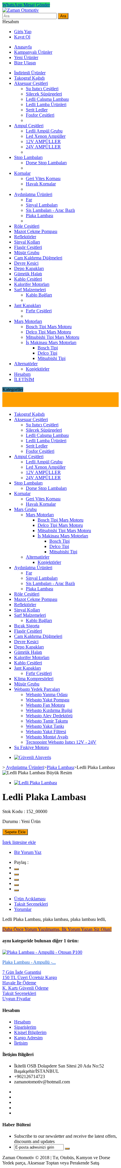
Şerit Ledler (37, 109)
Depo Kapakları (29, 268)
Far (29, 199)
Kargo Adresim (28, 1037)
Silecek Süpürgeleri (44, 93)
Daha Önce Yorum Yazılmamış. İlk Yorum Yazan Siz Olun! (57, 929)
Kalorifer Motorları (31, 284)
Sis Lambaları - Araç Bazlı (50, 210)
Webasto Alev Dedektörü (49, 715)
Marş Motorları (28, 321)
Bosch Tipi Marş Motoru (49, 326)
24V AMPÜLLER (43, 146)
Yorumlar (22, 909)
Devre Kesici (26, 263)
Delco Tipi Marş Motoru (48, 331)
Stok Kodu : (13, 811)
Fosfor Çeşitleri (40, 115)
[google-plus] (16, 880)
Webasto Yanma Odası (47, 694)
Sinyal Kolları (27, 241)
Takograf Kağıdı (29, 78)
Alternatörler (26, 363)
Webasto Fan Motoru (45, 705)
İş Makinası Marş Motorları (51, 342)
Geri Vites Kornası (43, 178)
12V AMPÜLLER (43, 141)
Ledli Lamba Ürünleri (46, 104)
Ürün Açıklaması (30, 898)
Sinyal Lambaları (42, 204)
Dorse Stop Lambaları (46, 162)
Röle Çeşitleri (26, 226)
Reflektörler (25, 236)
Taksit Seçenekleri (31, 903)
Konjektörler (37, 368)
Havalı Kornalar (41, 183)
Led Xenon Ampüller (45, 136)
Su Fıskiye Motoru (31, 747)
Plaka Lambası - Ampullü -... (29, 962)
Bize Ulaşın (25, 62)
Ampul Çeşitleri (28, 125)
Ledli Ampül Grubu (44, 130)
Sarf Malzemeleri (30, 289)
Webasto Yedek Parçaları (37, 689)
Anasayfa (23, 46)
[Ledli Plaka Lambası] (35, 782)
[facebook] (16, 874)
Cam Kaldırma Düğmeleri (38, 257)
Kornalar (22, 173)
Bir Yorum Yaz (27, 852)
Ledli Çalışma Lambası (47, 99)
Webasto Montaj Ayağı (47, 736)
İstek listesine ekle (19, 842)
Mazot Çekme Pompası (35, 231)
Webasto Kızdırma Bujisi (49, 710)
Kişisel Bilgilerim (30, 1032)
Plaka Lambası (39, 215)
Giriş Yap (22, 31)
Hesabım (22, 374)
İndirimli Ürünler (30, 72)
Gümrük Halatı (28, 273)
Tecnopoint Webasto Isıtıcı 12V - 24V (61, 742)
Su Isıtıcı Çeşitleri (42, 88)
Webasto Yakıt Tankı (45, 726)
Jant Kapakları (27, 305)
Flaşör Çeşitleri (28, 247)
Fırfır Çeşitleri (39, 310)
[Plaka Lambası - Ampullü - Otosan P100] (42, 952)
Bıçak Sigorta (26, 625)
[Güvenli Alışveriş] (32, 757)
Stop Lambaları (28, 157)
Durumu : (11, 821)
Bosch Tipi (48, 347)
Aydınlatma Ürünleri (33, 194)
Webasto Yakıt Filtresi (46, 731)
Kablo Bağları (39, 294)
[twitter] (16, 869)
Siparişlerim (25, 1027)
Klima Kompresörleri (33, 678)
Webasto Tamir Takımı (47, 720)
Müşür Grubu (26, 252)
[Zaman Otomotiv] (20, 10)
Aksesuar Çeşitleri (31, 83)
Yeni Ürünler (26, 57)
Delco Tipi (47, 353)
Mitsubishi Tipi (51, 358)
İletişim (21, 1042)
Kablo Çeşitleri (28, 279)
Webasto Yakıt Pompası (47, 699)
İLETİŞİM (24, 379)
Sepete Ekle (15, 832)
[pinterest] (16, 885)
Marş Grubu (25, 509)
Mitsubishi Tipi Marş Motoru (52, 337)
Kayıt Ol (22, 36)
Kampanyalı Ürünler (33, 52)
